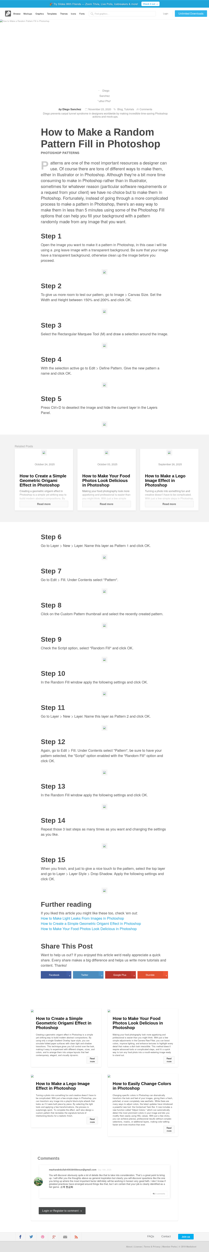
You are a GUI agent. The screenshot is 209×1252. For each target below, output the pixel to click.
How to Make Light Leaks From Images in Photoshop (82, 918)
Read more (44, 504)
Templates (52, 13)
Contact (166, 1236)
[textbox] (122, 13)
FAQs (150, 1236)
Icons (73, 13)
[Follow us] (31, 1236)
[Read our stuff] (76, 1236)
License (138, 1246)
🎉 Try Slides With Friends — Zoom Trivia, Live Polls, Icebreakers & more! (103, 4)
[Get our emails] (65, 1237)
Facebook (59, 975)
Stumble (156, 975)
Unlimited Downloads (190, 13)
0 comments (160, 1193)
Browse (16, 13)
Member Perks (169, 1246)
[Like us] (20, 1237)
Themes (64, 13)
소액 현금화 (66, 1186)
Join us (186, 1236)
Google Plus (124, 975)
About (129, 1246)
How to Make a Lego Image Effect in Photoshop (165, 480)
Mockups (28, 13)
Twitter (92, 975)
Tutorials (129, 109)
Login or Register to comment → (62, 1210)
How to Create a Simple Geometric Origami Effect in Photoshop (43, 480)
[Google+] (54, 1237)
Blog (120, 109)
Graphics (39, 13)
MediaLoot (28, 1246)
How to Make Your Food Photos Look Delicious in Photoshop (106, 480)
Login (165, 13)
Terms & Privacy (152, 1246)
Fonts (82, 13)
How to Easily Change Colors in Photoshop (142, 1086)
